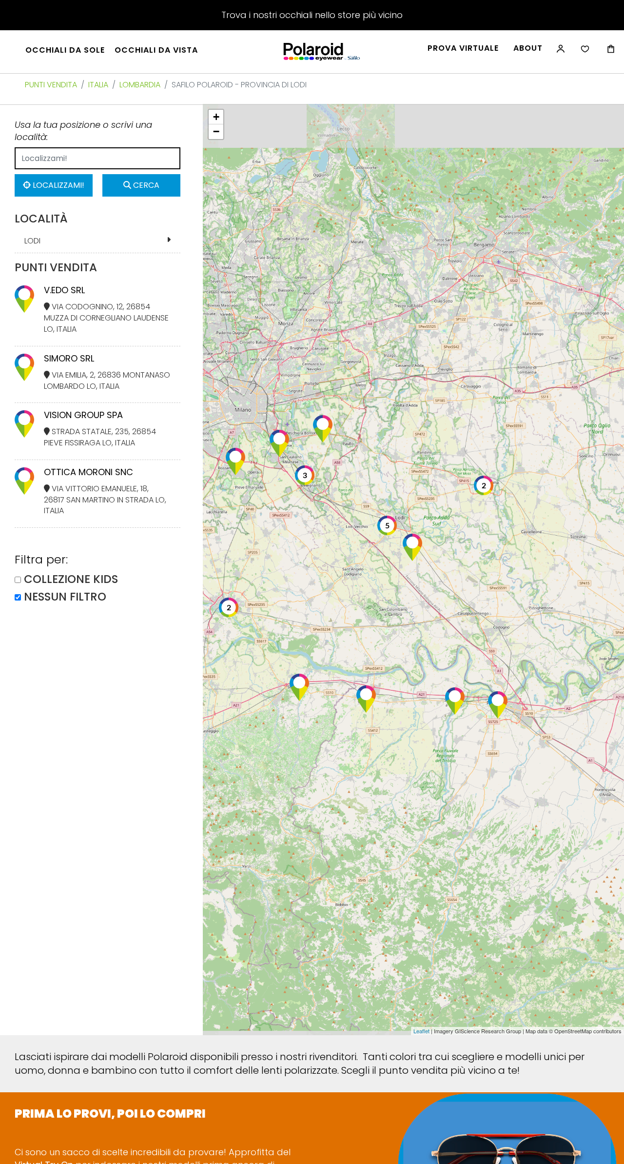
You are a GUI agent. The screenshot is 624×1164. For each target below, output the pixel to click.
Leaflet (421, 1031)
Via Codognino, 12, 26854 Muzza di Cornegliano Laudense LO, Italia (106, 318)
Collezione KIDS (71, 579)
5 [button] (387, 526)
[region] (413, 569)
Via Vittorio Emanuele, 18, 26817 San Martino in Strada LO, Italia (105, 500)
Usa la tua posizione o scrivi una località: (83, 131)
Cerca (145, 185)
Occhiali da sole (65, 50)
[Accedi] (559, 53)
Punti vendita (51, 84)
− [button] (216, 131)
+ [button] (216, 117)
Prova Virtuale (463, 48)
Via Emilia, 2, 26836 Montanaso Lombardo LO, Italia (107, 380)
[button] (322, 428)
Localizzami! (57, 185)
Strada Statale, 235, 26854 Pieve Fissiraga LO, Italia (100, 437)
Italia (98, 84)
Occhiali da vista (156, 50)
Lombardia (139, 84)
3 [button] (305, 476)
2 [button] (229, 608)
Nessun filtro (65, 597)
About (528, 48)
